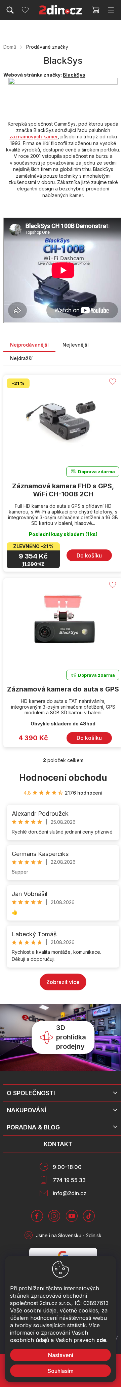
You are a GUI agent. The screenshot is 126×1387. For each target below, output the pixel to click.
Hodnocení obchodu (63, 777)
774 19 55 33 (69, 1180)
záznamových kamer (33, 136)
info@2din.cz (69, 1193)
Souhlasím (61, 1371)
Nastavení (60, 1355)
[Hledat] (10, 10)
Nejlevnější (75, 345)
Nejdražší (21, 358)
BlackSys (74, 75)
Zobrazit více (63, 982)
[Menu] (111, 10)
